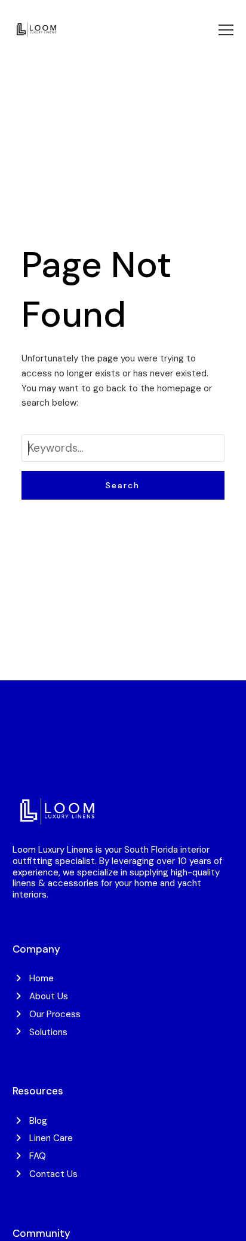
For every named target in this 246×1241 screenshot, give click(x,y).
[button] (226, 30)
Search (123, 485)
